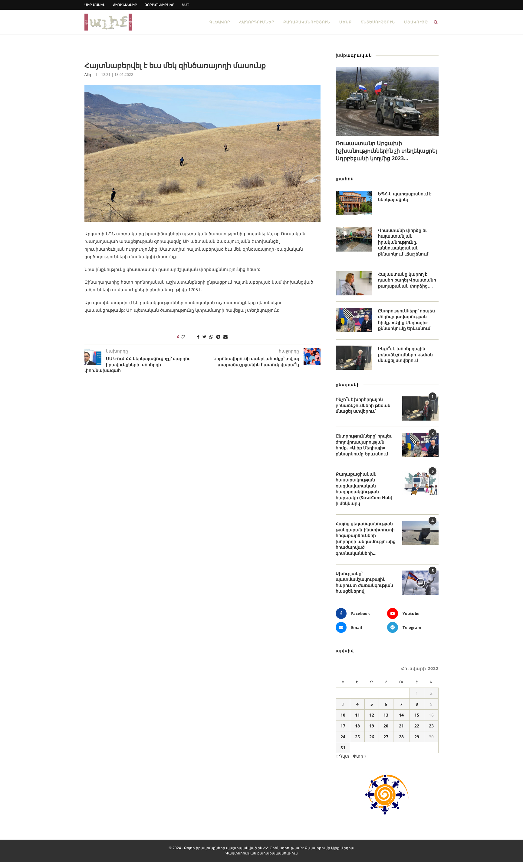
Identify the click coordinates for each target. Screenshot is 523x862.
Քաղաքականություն (306, 21)
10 (342, 715)
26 (371, 737)
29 (416, 737)
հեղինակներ (125, 4)
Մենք (345, 21)
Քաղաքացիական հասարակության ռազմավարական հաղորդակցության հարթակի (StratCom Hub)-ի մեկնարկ (365, 488)
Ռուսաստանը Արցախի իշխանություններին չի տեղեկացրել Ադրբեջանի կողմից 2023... (386, 150)
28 (401, 737)
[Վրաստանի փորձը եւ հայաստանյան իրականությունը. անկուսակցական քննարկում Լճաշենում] (354, 239)
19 (371, 726)
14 (401, 715)
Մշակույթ (416, 21)
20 (385, 726)
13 (385, 715)
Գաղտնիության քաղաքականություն (261, 853)
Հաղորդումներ (256, 21)
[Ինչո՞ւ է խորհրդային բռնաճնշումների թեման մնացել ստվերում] (354, 358)
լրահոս (345, 178)
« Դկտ (342, 756)
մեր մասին (94, 4)
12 (371, 715)
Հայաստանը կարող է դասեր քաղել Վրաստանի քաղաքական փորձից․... (407, 280)
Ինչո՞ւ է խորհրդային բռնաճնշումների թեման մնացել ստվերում (405, 354)
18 (357, 726)
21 (401, 726)
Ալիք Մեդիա (342, 848)
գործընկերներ (159, 4)
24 (342, 737)
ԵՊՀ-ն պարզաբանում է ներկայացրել (404, 197)
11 (357, 715)
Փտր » (360, 756)
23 (431, 726)
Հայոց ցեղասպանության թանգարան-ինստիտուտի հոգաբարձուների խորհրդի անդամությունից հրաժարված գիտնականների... (366, 538)
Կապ (185, 4)
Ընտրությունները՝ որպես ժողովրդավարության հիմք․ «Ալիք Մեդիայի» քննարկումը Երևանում (406, 319)
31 (342, 747)
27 (385, 737)
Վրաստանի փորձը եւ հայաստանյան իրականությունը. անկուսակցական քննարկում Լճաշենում (403, 242)
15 (416, 715)
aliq (87, 74)
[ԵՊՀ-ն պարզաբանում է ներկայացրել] (354, 203)
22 (416, 726)
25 (357, 737)
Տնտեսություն (378, 21)
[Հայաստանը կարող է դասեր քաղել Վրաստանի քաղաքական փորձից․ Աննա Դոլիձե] (354, 283)
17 (342, 726)
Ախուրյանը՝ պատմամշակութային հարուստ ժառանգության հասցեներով (364, 582)
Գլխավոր (219, 21)
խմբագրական (354, 55)
